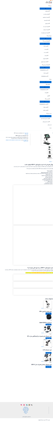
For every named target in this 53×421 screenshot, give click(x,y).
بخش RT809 (45, 46)
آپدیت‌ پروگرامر (49, 124)
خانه (27, 133)
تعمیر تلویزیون (47, 23)
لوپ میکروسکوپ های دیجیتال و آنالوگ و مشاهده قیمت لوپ (39, 272)
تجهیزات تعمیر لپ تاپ (46, 26)
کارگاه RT (46, 92)
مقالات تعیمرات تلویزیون (44, 61)
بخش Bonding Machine (43, 70)
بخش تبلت (45, 49)
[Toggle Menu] (45, 9)
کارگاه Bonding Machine (43, 89)
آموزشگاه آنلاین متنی (46, 41)
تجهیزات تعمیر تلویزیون (46, 17)
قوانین (48, 95)
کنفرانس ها (47, 99)
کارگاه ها (48, 84)
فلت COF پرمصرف (46, 20)
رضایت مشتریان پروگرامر (46, 121)
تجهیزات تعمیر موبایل (46, 29)
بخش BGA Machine (44, 76)
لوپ (25, 134)
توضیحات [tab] (50, 161)
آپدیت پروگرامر (26, 412)
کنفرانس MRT (45, 110)
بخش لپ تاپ (45, 52)
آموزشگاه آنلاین (49, 36)
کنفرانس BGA (45, 107)
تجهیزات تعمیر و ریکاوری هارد (45, 32)
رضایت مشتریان (49, 113)
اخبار (50, 79)
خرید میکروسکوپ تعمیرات (12, 140)
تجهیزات (25, 133)
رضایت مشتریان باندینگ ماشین (45, 118)
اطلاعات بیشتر (48, 313)
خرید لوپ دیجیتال (18, 140)
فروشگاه (50, 6)
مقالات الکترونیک (45, 58)
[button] (48, 6)
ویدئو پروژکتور (47, 11)
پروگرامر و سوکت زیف (46, 14)
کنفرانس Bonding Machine (43, 104)
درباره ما (50, 128)
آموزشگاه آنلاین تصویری (46, 64)
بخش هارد (46, 55)
